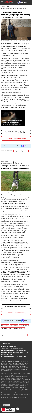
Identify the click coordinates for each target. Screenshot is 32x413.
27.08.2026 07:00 (5, 162)
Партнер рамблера (15, 404)
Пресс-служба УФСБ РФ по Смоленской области (15, 40)
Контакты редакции (8, 346)
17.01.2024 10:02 (5, 7)
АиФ (14, 192)
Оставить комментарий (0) (16, 138)
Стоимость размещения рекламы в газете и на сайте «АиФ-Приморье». (13, 349)
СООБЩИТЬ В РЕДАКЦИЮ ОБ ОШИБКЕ (13, 356)
